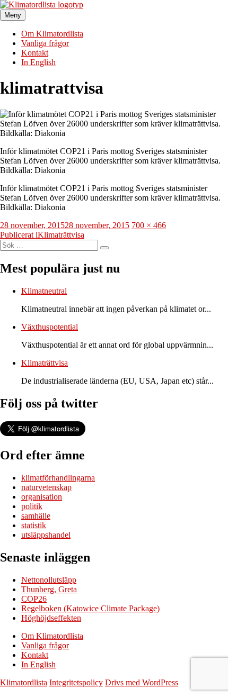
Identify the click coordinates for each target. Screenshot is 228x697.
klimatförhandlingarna (58, 477)
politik (31, 506)
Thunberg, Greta (49, 589)
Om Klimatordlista (52, 33)
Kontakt (34, 52)
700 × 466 (148, 225)
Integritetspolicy (76, 682)
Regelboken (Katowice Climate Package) (90, 608)
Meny (12, 15)
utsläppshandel (46, 534)
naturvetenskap (46, 487)
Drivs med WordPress (141, 682)
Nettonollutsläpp (48, 579)
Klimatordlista (23, 682)
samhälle (35, 515)
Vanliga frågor (45, 43)
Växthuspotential (49, 326)
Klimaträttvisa (44, 362)
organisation (41, 496)
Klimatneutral (44, 290)
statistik (33, 525)
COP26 (34, 598)
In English (38, 62)
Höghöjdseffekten (51, 617)
